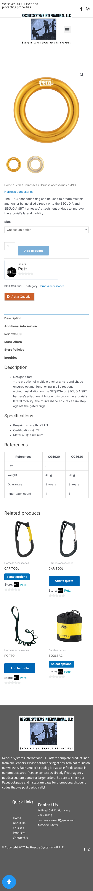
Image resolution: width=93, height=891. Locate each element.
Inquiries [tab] (11, 357)
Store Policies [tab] (14, 349)
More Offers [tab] (13, 342)
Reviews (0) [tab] (13, 334)
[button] (67, 29)
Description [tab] (12, 318)
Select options (16, 576)
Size (7, 221)
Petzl (17, 185)
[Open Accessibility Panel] (9, 882)
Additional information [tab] (20, 326)
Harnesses (30, 185)
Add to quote (33, 250)
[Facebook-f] (81, 9)
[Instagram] (88, 9)
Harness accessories (53, 185)
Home (8, 185)
